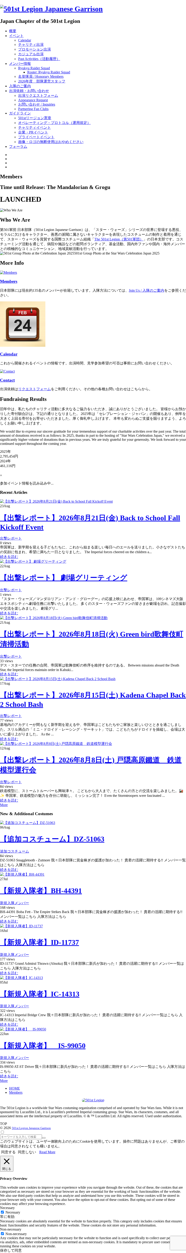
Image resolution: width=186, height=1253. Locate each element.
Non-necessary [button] (10, 1229)
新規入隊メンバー (14, 903)
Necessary (12, 1212)
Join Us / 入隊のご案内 (146, 290)
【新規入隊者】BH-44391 (41, 891)
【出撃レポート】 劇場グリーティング (63, 578)
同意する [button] (8, 1152)
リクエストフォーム (34, 389)
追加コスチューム (14, 851)
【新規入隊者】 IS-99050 (43, 1046)
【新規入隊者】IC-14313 (39, 994)
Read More (47, 1152)
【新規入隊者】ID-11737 (39, 942)
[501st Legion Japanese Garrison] (51, 9)
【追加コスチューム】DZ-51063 (52, 839)
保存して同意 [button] (11, 1250)
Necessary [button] (7, 1208)
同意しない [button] (27, 1152)
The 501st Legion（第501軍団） (118, 239)
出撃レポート (11, 538)
